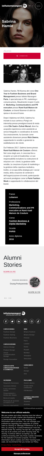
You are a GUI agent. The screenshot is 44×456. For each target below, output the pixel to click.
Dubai (26, 347)
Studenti (27, 401)
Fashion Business (10, 338)
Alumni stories (29, 383)
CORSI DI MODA (9, 329)
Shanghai (27, 355)
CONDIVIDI (23, 56)
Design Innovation (10, 359)
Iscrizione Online (10, 386)
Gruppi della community (28, 386)
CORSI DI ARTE (9, 366)
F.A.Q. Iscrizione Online (10, 389)
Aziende (27, 404)
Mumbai (27, 353)
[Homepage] (14, 5)
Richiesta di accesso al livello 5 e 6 (11, 402)
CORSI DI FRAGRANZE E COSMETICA (11, 368)
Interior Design (9, 347)
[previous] (5, 298)
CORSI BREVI (28, 365)
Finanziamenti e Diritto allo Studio (10, 394)
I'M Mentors (28, 390)
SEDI (25, 329)
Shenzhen (27, 358)
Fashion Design (9, 332)
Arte (25, 374)
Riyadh (26, 350)
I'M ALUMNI (28, 380)
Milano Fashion (29, 332)
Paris (26, 341)
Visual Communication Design (9, 354)
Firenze (26, 338)
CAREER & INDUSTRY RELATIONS (31, 397)
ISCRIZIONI (7, 380)
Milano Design (29, 335)
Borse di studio (9, 398)
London (26, 344)
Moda (26, 368)
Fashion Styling (9, 335)
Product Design (9, 350)
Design (26, 371)
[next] (9, 298)
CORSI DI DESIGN (9, 344)
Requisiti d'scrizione (11, 383)
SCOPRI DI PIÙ (10, 271)
